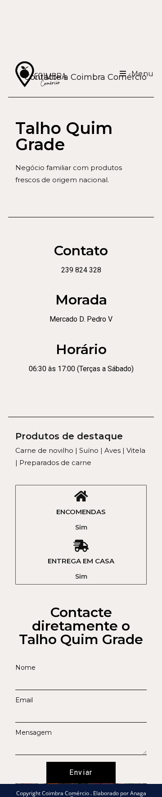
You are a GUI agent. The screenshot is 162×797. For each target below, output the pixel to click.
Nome (25, 667)
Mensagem (33, 732)
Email (24, 700)
